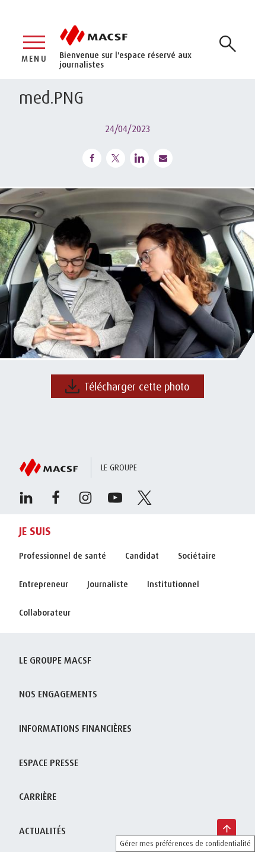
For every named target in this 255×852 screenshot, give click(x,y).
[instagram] (85, 498)
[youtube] (115, 498)
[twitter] (145, 498)
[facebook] (56, 498)
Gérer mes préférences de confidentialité (185, 843)
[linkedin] (26, 498)
